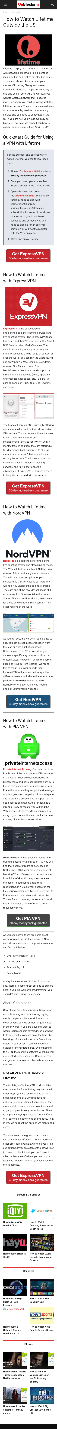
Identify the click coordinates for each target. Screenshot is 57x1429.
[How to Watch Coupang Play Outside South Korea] (42, 1211)
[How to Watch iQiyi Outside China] (15, 1211)
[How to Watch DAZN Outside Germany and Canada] (42, 1242)
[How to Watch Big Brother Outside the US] (42, 1395)
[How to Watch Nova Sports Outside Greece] (42, 1315)
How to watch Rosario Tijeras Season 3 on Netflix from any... (14, 1375)
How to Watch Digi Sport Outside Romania (12, 1302)
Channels (16, 12)
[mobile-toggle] (5, 4)
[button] (52, 4)
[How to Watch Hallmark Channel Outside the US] (15, 1315)
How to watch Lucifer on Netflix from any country (14, 1409)
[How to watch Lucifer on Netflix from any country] (15, 1395)
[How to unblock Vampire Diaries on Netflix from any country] (42, 1360)
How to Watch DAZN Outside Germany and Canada (41, 1257)
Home (6, 12)
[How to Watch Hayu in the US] (15, 1242)
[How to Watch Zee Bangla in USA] (42, 1287)
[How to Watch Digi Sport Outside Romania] (15, 1287)
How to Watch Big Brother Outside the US (40, 1409)
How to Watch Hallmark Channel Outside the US (12, 1330)
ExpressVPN (31, 171)
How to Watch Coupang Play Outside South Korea (41, 1225)
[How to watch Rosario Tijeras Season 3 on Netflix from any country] (15, 1360)
